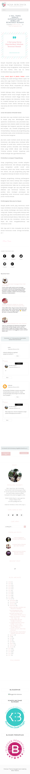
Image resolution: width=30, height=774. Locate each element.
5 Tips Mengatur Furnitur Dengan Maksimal (16, 626)
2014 (9, 650)
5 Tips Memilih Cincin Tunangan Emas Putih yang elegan (14, 284)
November (13, 602)
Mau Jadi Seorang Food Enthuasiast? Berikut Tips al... (17, 614)
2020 (9, 592)
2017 (9, 597)
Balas (17, 356)
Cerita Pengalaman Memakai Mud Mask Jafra (19, 538)
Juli (11, 636)
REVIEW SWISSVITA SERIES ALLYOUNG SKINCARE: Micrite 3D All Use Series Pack (13, 305)
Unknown (10, 385)
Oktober (12, 604)
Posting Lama (24, 453)
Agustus (12, 635)
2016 (9, 599)
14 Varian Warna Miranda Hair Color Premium (14, 323)
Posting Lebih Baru (6, 453)
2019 (9, 593)
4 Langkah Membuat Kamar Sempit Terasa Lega (16, 623)
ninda (9, 347)
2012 (9, 653)
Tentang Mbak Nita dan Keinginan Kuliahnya (15, 620)
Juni (11, 638)
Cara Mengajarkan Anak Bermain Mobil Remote (16, 611)
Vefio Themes (15, 770)
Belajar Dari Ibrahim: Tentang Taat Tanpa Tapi (17, 617)
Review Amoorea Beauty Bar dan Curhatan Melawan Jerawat (19, 552)
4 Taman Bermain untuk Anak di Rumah (17, 629)
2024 (9, 585)
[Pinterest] (21, 515)
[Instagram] (17, 515)
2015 (9, 648)
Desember (13, 600)
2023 (9, 587)
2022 (9, 588)
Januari (12, 647)
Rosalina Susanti (12, 365)
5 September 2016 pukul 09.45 (13, 387)
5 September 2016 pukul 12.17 (14, 367)
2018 (9, 595)
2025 (9, 583)
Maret (11, 643)
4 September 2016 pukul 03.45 (13, 349)
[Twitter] (13, 515)
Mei (11, 640)
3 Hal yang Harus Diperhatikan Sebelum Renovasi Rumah (17, 632)
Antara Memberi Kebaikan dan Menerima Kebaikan (17, 607)
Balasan (6, 361)
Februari (12, 645)
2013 (9, 652)
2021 (9, 590)
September (13, 605)
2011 (9, 655)
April (11, 641)
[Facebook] (8, 515)
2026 (9, 582)
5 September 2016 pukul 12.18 (14, 408)
